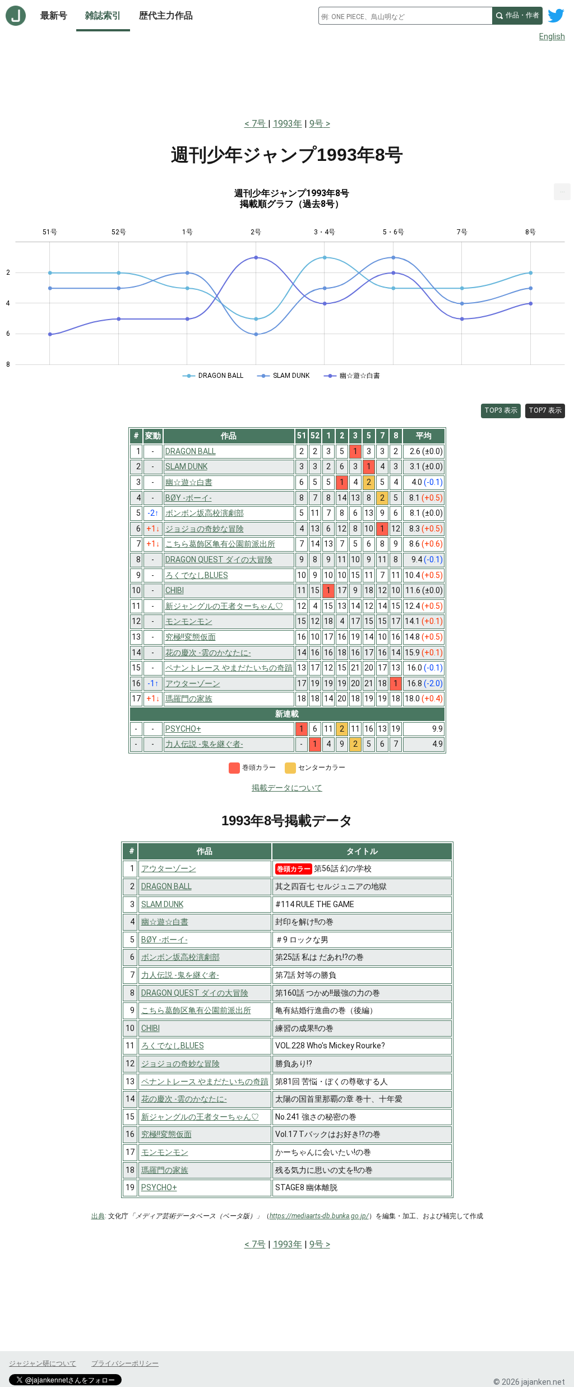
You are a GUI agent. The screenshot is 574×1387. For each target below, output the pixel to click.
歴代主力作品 (166, 15)
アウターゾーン (168, 868)
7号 (260, 123)
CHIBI (150, 1028)
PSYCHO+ (159, 1187)
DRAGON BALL (166, 886)
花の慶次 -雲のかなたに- (184, 1098)
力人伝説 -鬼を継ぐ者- (180, 974)
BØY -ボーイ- (164, 939)
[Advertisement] (287, 77)
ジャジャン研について (42, 1363)
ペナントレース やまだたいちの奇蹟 (205, 1081)
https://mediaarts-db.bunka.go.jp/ (319, 1216)
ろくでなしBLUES (172, 1045)
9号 (316, 123)
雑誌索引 (103, 15)
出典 (98, 1216)
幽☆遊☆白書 (164, 921)
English (552, 36)
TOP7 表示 (545, 410)
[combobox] (405, 16)
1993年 (287, 123)
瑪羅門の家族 (164, 1170)
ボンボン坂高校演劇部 (180, 957)
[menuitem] (562, 191)
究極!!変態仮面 (166, 1134)
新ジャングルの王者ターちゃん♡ (200, 1116)
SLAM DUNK (162, 904)
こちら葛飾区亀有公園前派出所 (196, 1010)
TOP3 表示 (500, 410)
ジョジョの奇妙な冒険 (180, 1063)
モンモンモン (164, 1152)
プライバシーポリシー (125, 1363)
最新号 (53, 15)
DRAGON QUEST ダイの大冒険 (194, 992)
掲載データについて (287, 787)
